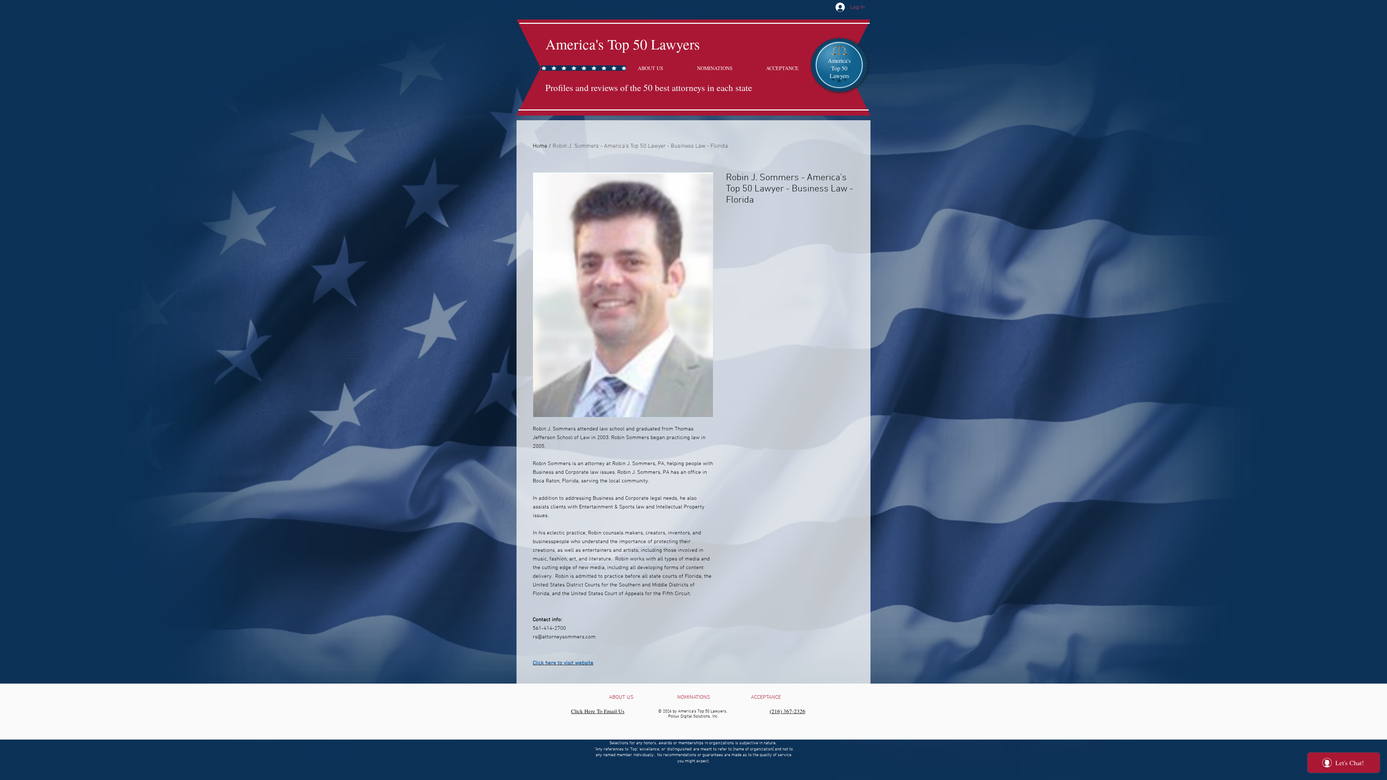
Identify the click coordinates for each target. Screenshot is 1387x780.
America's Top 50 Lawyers (622, 43)
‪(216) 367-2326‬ (787, 711)
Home (540, 146)
